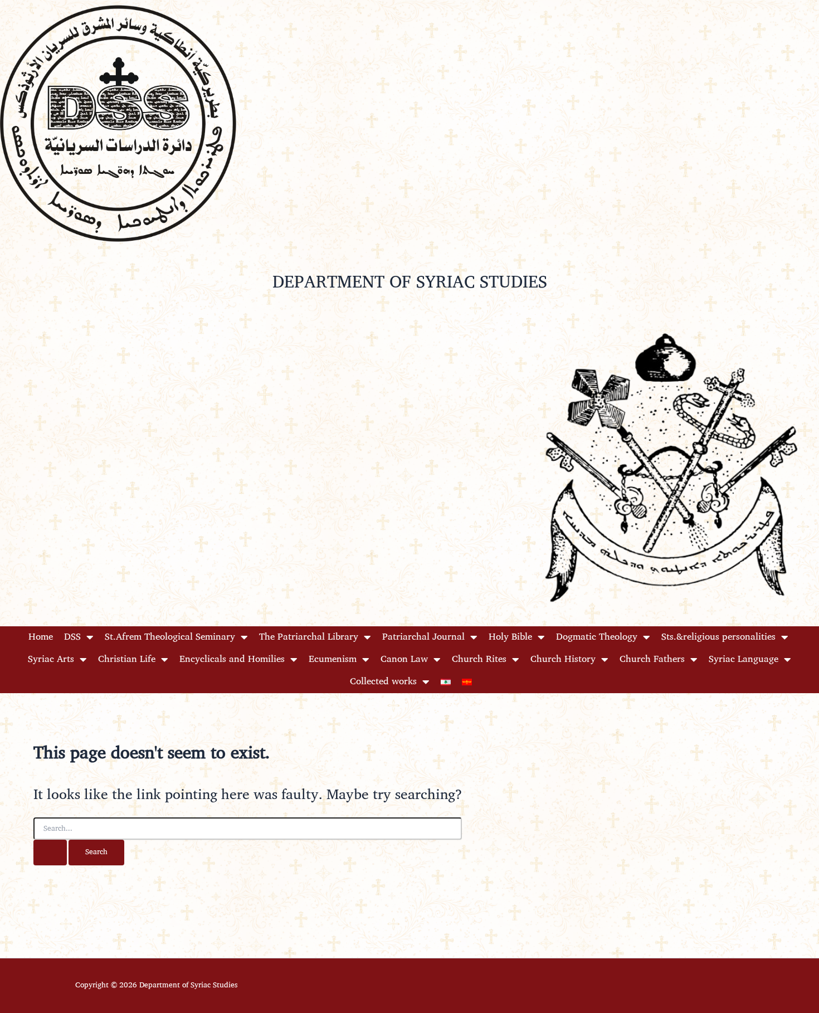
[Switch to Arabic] (445, 682)
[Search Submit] (50, 852)
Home (40, 637)
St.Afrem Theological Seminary (170, 637)
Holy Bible (510, 637)
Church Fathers (652, 659)
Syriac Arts (51, 659)
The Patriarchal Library (308, 637)
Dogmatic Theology (596, 637)
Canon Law (404, 659)
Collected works (383, 681)
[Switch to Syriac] (467, 682)
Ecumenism (333, 659)
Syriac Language (743, 659)
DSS (72, 637)
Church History (563, 659)
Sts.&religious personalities (718, 637)
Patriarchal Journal (423, 637)
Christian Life (126, 659)
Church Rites (479, 659)
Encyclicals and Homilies (232, 659)
